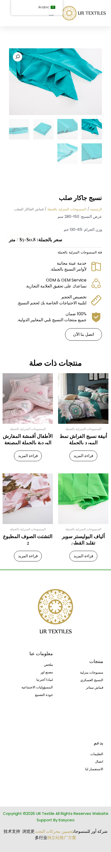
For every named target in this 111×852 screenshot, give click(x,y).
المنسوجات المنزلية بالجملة (66, 209)
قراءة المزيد (83, 455)
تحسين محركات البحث (54, 831)
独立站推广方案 (61, 838)
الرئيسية (96, 209)
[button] (17, 57)
